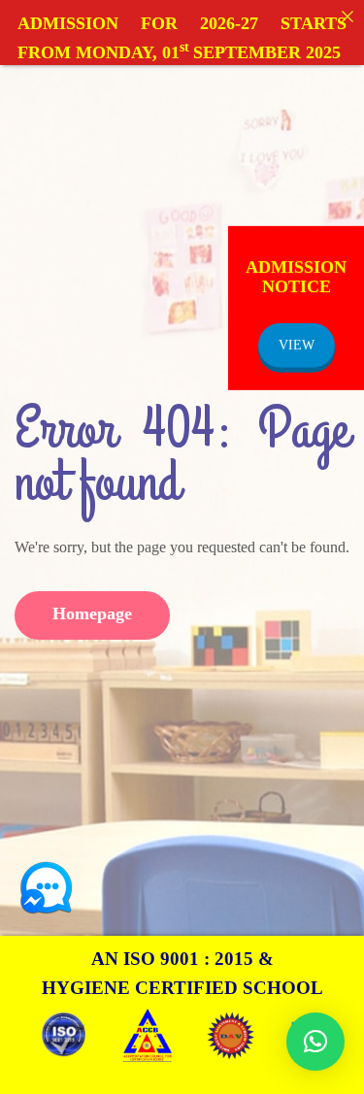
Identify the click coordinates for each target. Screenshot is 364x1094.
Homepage (92, 613)
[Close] (347, 16)
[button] (315, 1041)
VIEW (296, 345)
